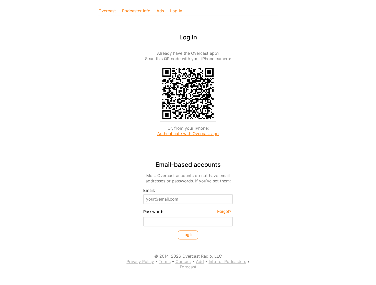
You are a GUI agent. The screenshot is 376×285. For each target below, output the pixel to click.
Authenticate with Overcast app (188, 133)
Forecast (188, 266)
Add (200, 261)
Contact (183, 261)
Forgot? (224, 211)
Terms (165, 261)
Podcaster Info (136, 10)
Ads (160, 10)
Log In (176, 10)
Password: (153, 211)
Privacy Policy (140, 261)
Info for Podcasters (227, 261)
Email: (149, 190)
